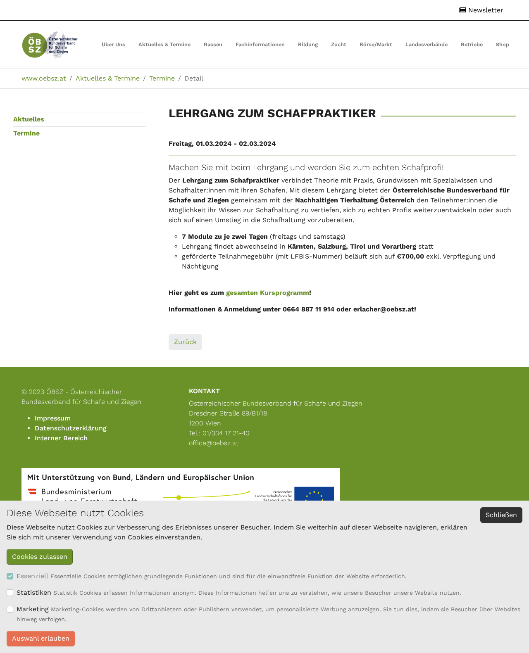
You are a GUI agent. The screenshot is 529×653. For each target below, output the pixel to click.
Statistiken (34, 592)
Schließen (501, 515)
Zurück (185, 342)
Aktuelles (28, 119)
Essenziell (32, 576)
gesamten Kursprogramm (267, 293)
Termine (26, 133)
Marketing (33, 609)
